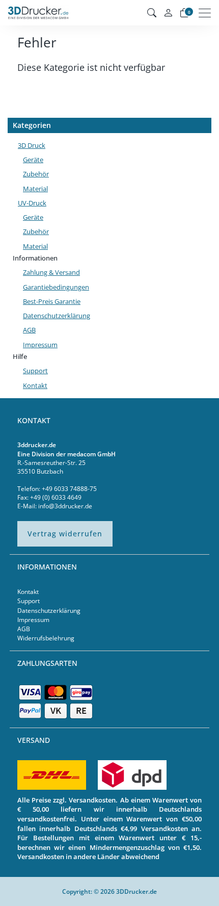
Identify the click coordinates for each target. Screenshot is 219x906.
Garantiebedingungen (56, 287)
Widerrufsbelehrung (45, 638)
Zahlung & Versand (51, 272)
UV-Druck (32, 203)
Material (35, 188)
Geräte (33, 159)
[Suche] (152, 13)
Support (35, 370)
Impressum (40, 344)
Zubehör (36, 173)
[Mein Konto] (168, 13)
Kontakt (35, 385)
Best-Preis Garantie (51, 301)
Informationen (35, 258)
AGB (29, 329)
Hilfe (20, 356)
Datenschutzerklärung (56, 315)
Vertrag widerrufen (65, 533)
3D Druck (31, 145)
